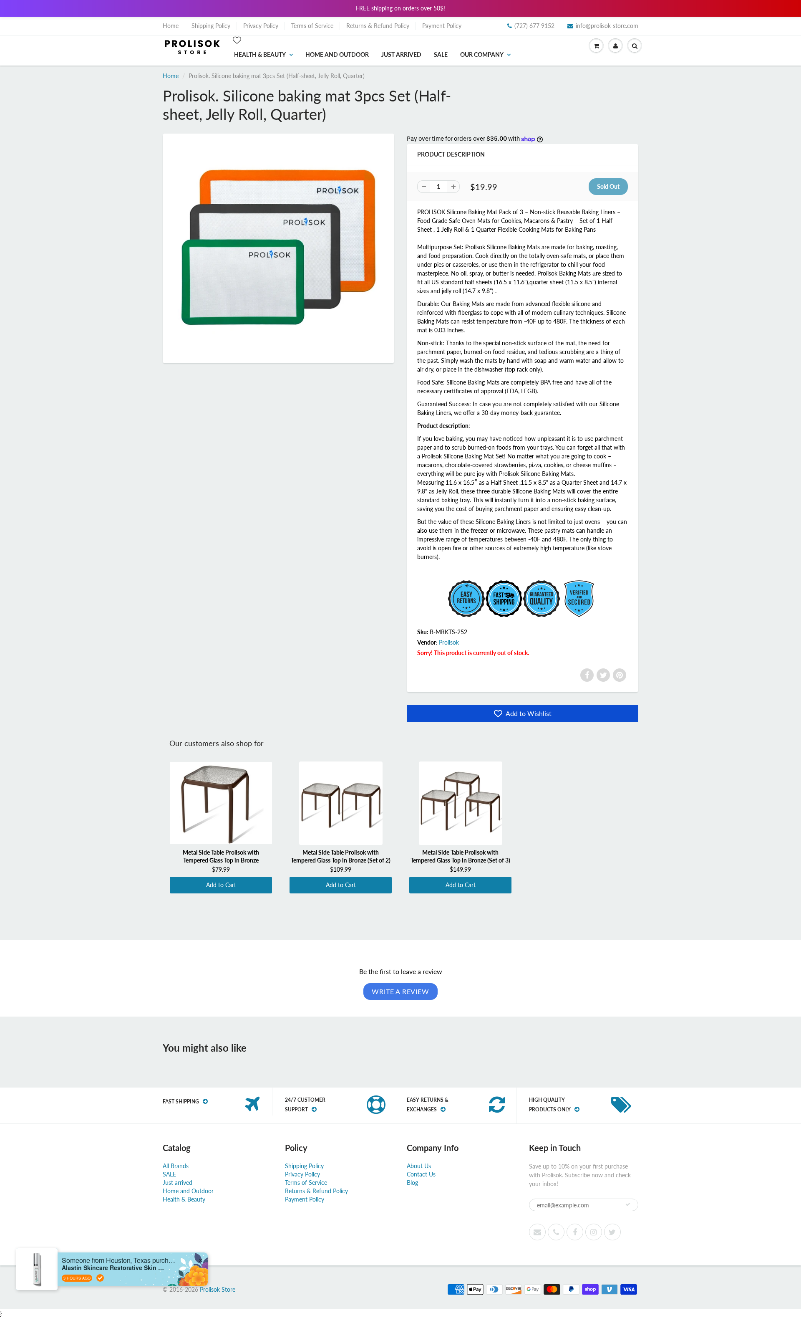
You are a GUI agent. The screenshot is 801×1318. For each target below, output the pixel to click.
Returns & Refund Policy (377, 25)
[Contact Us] (556, 1232)
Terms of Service (312, 25)
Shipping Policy (210, 25)
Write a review (400, 991)
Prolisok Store (217, 1289)
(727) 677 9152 (534, 25)
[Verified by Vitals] (100, 1278)
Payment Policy (441, 25)
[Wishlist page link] (237, 40)
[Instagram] (593, 1232)
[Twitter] (603, 675)
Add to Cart (221, 884)
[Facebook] (587, 675)
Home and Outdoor (337, 54)
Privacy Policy (260, 25)
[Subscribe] (628, 1204)
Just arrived (401, 54)
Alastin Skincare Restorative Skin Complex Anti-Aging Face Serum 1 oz (114, 1267)
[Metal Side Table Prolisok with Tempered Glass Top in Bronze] (221, 803)
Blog (412, 1182)
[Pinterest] (619, 675)
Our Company (482, 54)
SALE (441, 54)
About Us (419, 1165)
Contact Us (421, 1174)
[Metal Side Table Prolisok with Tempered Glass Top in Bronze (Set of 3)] (460, 803)
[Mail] (537, 1232)
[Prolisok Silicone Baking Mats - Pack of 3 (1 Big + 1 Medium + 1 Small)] (278, 247)
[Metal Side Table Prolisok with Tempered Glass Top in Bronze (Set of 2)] (341, 803)
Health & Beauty (260, 54)
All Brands (176, 1165)
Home (171, 25)
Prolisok (449, 642)
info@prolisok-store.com (607, 25)
